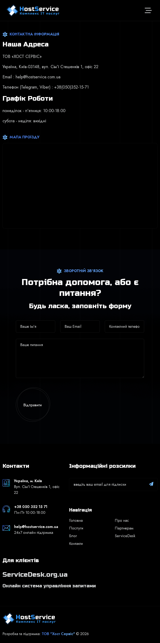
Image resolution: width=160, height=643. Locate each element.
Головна (76, 520)
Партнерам (124, 528)
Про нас (122, 520)
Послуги (76, 528)
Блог (73, 536)
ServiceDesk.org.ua (35, 574)
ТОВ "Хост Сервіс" (58, 634)
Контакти (76, 543)
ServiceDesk (125, 536)
